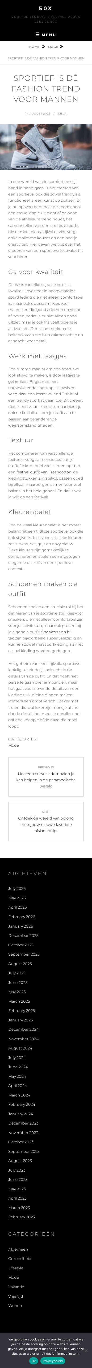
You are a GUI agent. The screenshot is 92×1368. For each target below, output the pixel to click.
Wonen (15, 1305)
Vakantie (16, 1287)
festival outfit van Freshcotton (44, 472)
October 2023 (20, 1142)
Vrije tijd (15, 1296)
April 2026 (17, 907)
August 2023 (20, 1160)
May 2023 (17, 1189)
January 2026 (20, 926)
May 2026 (17, 898)
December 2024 (23, 1029)
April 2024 (17, 1085)
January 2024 (20, 1114)
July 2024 (17, 1057)
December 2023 (23, 1123)
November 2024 (23, 1039)
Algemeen (18, 1249)
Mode (53, 46)
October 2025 (20, 945)
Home (34, 46)
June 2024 (18, 1067)
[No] (86, 1350)
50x (46, 8)
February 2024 (21, 1104)
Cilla (62, 113)
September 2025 (24, 954)
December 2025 (23, 935)
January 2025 (20, 1020)
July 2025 (16, 973)
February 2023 (21, 1217)
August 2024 (20, 1048)
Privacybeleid (53, 1361)
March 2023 (19, 1208)
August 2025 (20, 964)
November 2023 (23, 1132)
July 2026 (17, 888)
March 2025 (19, 1001)
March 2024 (19, 1095)
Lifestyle (15, 1268)
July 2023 (16, 1170)
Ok (34, 1361)
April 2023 (17, 1198)
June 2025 (18, 982)
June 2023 (18, 1179)
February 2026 (21, 917)
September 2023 (24, 1151)
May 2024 (17, 1076)
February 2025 (21, 1010)
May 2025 (17, 992)
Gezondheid (19, 1258)
